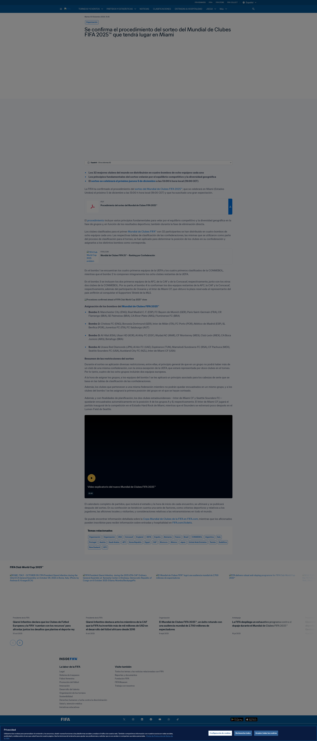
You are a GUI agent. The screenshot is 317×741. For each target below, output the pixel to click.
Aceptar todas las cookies (266, 733)
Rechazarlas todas (243, 733)
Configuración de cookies (220, 733)
